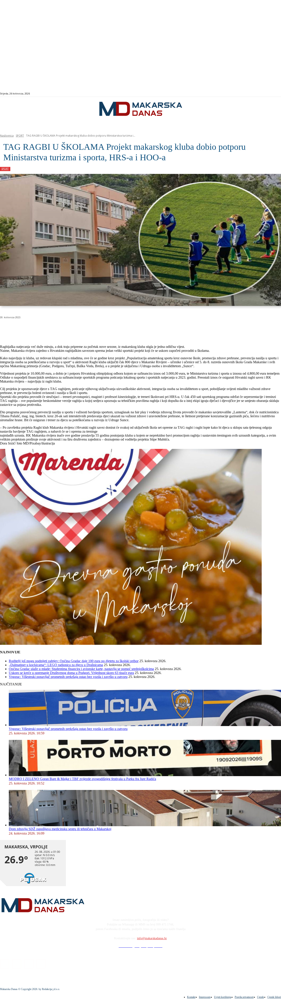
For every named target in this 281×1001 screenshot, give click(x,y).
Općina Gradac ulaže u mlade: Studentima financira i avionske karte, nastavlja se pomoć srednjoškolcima (81, 669)
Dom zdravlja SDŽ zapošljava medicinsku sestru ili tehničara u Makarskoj (60, 829)
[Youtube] (274, 93)
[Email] (86, 328)
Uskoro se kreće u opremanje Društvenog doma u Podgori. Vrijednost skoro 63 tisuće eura (71, 673)
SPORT (20, 135)
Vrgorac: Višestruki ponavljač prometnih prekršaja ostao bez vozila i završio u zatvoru (68, 677)
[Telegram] (102, 328)
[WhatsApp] (70, 328)
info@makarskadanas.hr (152, 938)
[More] (117, 328)
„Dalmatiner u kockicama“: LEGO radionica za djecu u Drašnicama (56, 665)
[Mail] (269, 93)
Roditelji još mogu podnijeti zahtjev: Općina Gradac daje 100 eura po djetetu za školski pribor (74, 661)
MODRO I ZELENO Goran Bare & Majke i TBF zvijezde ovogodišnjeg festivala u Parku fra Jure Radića (82, 779)
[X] (54, 328)
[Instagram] (264, 93)
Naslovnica (7, 135)
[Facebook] (259, 93)
